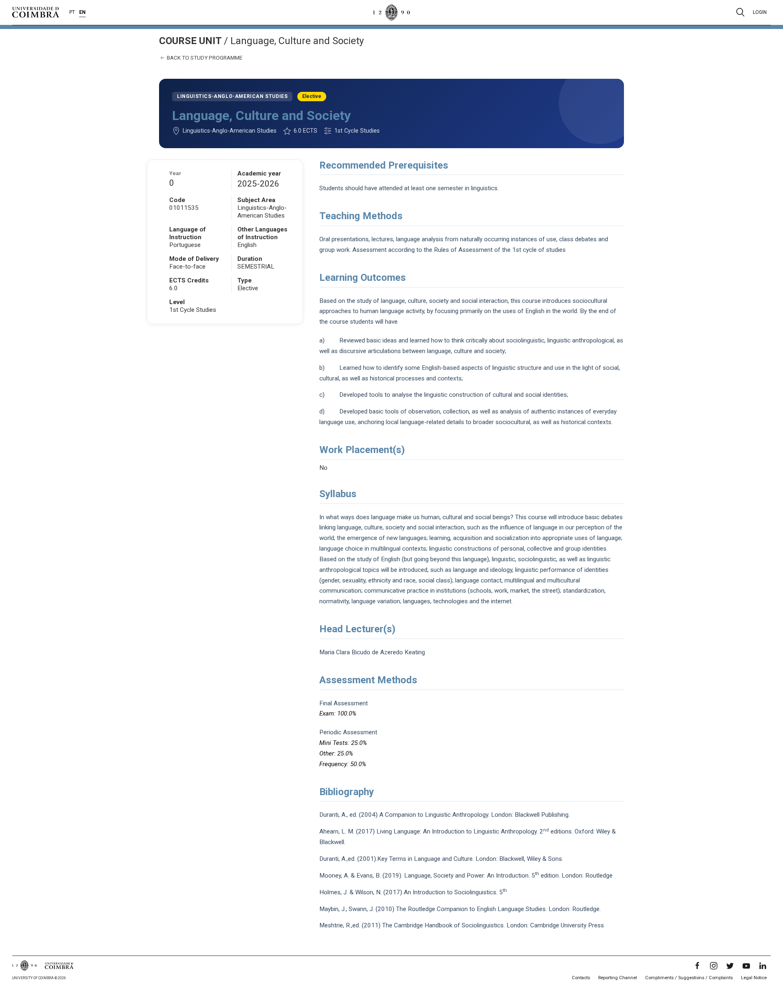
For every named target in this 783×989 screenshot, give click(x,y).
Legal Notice (754, 977)
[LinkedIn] (762, 966)
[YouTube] (746, 966)
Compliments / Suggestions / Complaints (689, 977)
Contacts (581, 977)
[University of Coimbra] (35, 12)
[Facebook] (697, 966)
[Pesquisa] (740, 12)
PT (72, 12)
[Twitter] (730, 966)
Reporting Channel (617, 977)
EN (82, 12)
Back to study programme (204, 57)
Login (760, 12)
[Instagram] (714, 966)
